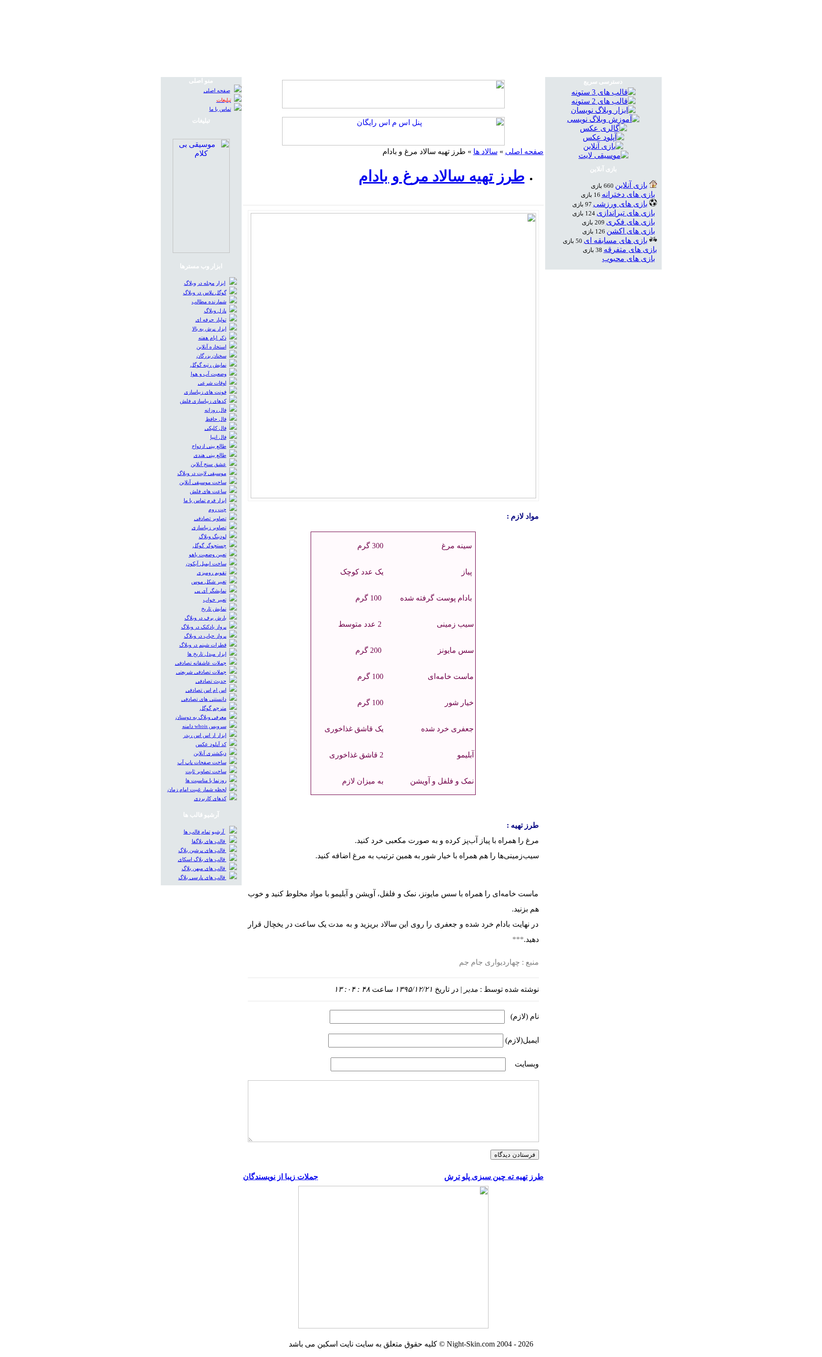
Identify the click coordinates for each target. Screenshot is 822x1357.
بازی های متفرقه (630, 249)
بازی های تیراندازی (626, 213)
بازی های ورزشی (620, 204)
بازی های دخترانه (628, 194)
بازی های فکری (630, 222)
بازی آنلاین (631, 185)
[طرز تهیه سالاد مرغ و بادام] (393, 496)
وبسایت (527, 1064)
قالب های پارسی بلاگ (202, 877)
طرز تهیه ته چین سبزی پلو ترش (494, 1177)
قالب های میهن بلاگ (204, 868)
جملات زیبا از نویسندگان (280, 1177)
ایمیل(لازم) (522, 1040)
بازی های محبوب (628, 258)
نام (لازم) (524, 1016)
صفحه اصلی (524, 151)
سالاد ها (485, 151)
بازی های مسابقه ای (615, 240)
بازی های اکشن (631, 231)
